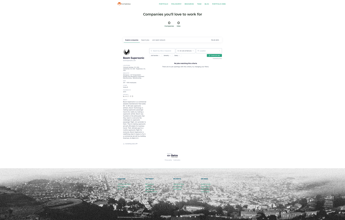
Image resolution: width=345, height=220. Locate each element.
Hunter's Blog (177, 186)
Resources (189, 4)
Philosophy (176, 4)
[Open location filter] (220, 51)
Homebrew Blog (178, 184)
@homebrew (149, 184)
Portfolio (163, 4)
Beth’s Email (205, 189)
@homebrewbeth (151, 192)
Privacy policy (168, 160)
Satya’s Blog (177, 189)
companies (131, 40)
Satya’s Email (205, 186)
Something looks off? (131, 143)
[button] (155, 55)
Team (199, 4)
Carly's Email (205, 192)
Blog (207, 4)
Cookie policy (176, 160)
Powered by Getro (217, 58)
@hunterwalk (149, 189)
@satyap (148, 186)
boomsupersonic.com (129, 60)
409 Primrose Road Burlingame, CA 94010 (124, 186)
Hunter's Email (206, 184)
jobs (145, 40)
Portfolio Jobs (219, 4)
